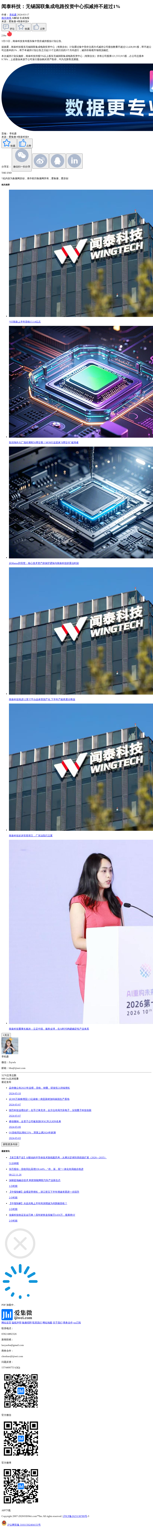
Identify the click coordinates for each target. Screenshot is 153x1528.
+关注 (6, 1035)
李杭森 (13, 14)
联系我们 (37, 1322)
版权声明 (16, 1322)
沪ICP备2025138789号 (75, 1516)
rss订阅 (77, 1322)
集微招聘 (27, 1322)
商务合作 (68, 1322)
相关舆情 (6, 18)
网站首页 (6, 1322)
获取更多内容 (10, 1144)
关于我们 (58, 1322)
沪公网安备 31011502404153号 (24, 1524)
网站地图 (47, 1322)
